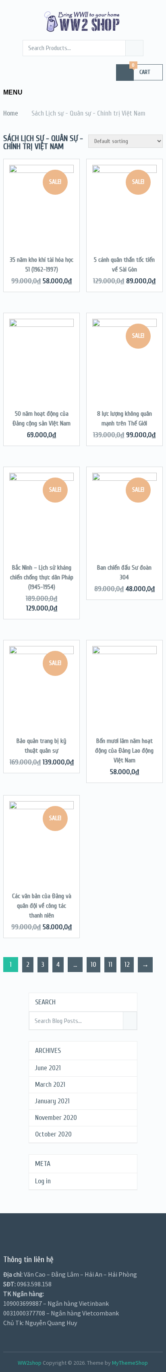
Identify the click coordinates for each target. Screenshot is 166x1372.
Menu (13, 92)
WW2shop (30, 1362)
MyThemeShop (130, 1362)
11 (110, 964)
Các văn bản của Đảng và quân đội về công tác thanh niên (41, 905)
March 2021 (50, 1084)
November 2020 (56, 1118)
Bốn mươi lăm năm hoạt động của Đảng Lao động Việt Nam (124, 750)
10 (93, 964)
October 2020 (53, 1134)
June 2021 (48, 1068)
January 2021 (52, 1101)
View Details (41, 213)
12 (127, 964)
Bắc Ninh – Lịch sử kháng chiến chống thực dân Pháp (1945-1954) (41, 577)
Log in (43, 1181)
